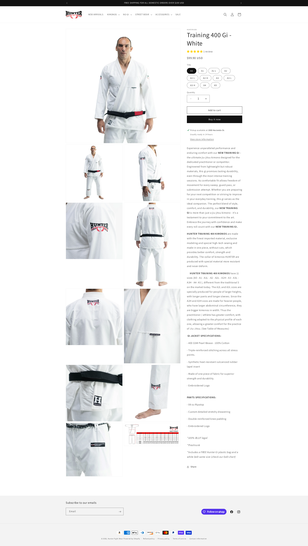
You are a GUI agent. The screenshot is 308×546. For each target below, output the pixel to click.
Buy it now (215, 119)
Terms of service (179, 538)
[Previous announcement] (66, 3)
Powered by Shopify (132, 539)
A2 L (192, 78)
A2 (225, 70)
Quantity (191, 92)
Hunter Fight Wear (115, 539)
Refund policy (148, 538)
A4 (204, 85)
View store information (202, 139)
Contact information (198, 538)
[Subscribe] (119, 511)
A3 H (192, 85)
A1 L (214, 70)
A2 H (205, 78)
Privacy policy (164, 538)
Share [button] (194, 466)
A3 (217, 78)
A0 (191, 70)
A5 (215, 85)
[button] (113, 14)
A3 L (229, 78)
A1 (202, 70)
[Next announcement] (241, 3)
